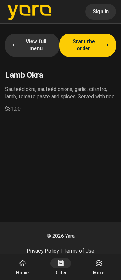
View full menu (36, 45)
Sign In (100, 11)
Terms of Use (78, 251)
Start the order (83, 45)
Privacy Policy (43, 251)
